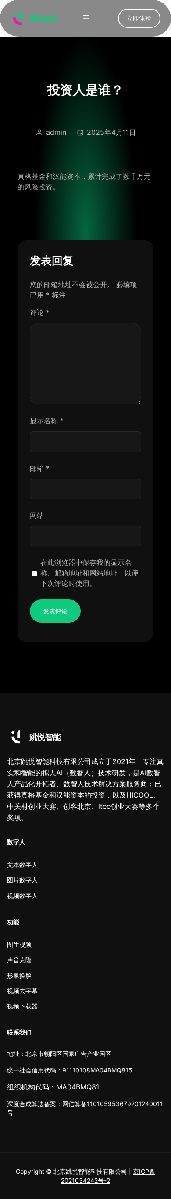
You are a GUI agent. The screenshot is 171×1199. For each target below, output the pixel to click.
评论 (40, 312)
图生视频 (19, 944)
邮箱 (40, 468)
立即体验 (139, 18)
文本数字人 (22, 864)
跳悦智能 (43, 18)
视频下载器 (22, 1006)
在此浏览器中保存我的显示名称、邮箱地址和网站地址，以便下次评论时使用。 (89, 573)
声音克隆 (19, 959)
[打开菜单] (86, 18)
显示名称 (47, 420)
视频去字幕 (22, 990)
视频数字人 (22, 895)
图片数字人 (22, 880)
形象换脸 (19, 975)
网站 (37, 515)
